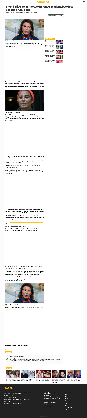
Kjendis (11, 12)
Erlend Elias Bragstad (27, 43)
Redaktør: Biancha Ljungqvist (16, 356)
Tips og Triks (68, 407)
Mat (66, 401)
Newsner (7, 12)
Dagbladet (11, 170)
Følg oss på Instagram (50, 404)
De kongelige (68, 392)
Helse (66, 396)
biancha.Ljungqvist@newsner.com (19, 361)
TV (66, 409)
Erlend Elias (8, 352)
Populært (67, 405)
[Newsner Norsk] (43, 2)
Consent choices (43, 416)
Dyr (66, 394)
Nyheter (67, 403)
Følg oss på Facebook (50, 402)
